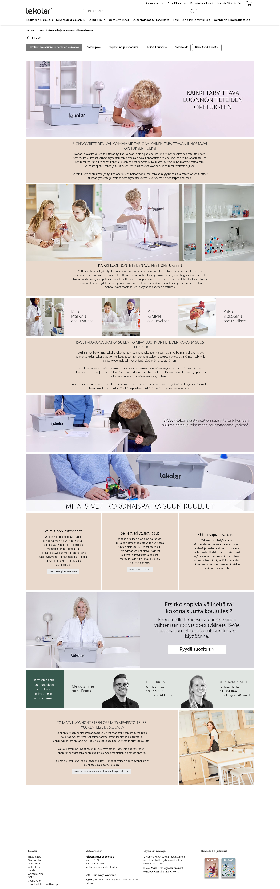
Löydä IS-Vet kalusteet (140, 569)
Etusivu (30, 30)
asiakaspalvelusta (170, 872)
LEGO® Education (156, 47)
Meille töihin (34, 864)
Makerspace (94, 47)
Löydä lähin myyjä (177, 3)
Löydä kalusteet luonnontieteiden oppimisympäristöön (101, 771)
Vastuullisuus (34, 867)
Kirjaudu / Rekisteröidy (230, 3)
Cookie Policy (34, 881)
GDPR (31, 877)
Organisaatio (34, 860)
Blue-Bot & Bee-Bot (206, 47)
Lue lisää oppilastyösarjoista (63, 572)
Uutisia (31, 871)
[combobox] (139, 11)
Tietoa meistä (34, 857)
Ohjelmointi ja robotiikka (123, 47)
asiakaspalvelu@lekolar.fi (106, 867)
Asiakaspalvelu (154, 3)
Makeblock (181, 47)
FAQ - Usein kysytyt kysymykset (101, 875)
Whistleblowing (36, 874)
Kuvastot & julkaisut (201, 3)
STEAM (40, 30)
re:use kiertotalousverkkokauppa (44, 884)
